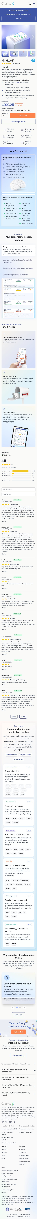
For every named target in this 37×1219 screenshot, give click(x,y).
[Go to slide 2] (19, 1007)
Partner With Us (24, 1158)
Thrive (3, 1155)
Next (23, 717)
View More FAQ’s (18, 1055)
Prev (14, 717)
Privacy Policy (11, 1216)
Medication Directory (25, 1132)
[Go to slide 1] (17, 1007)
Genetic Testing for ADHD (9, 1129)
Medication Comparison (26, 1129)
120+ (17, 82)
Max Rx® (4, 1152)
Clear (3, 1158)
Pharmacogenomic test (9, 1143)
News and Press (24, 1155)
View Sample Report (18, 121)
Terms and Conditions (23, 1216)
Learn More (27, 110)
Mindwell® (4, 1149)
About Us (22, 1149)
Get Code (18, 18)
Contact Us (22, 1152)
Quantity (5, 113)
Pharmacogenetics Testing (10, 1170)
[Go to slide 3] (20, 1007)
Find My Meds (18, 1032)
